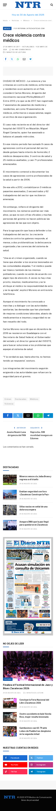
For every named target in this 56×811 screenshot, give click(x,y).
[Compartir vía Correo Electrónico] (24, 59)
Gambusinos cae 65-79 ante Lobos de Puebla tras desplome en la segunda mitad (35, 731)
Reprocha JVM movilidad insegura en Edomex (41, 435)
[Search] (51, 4)
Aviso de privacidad (30, 800)
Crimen (7, 399)
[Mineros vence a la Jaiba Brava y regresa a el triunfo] (10, 480)
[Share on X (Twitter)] (11, 59)
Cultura (7, 679)
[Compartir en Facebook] (5, 59)
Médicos (34, 399)
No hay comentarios (21, 50)
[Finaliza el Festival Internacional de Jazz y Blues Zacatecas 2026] (28, 666)
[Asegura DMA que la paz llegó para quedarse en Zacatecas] (10, 525)
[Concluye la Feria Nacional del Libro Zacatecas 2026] (10, 703)
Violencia (8, 404)
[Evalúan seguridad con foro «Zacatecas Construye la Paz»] (10, 495)
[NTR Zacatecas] (28, 5)
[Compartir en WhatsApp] (18, 59)
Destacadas (20, 399)
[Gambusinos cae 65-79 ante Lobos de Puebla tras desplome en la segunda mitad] (10, 731)
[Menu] (5, 4)
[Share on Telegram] (30, 59)
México (7, 28)
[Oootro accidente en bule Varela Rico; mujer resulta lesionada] (10, 717)
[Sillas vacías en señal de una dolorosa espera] (10, 510)
